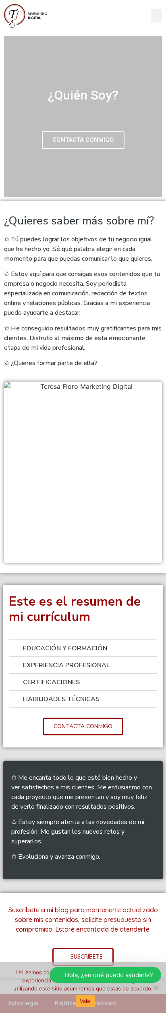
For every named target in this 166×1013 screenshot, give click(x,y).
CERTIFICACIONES (51, 682)
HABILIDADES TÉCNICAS (61, 699)
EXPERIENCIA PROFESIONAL (66, 665)
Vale (85, 1001)
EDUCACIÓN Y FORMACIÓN (65, 648)
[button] (156, 16)
